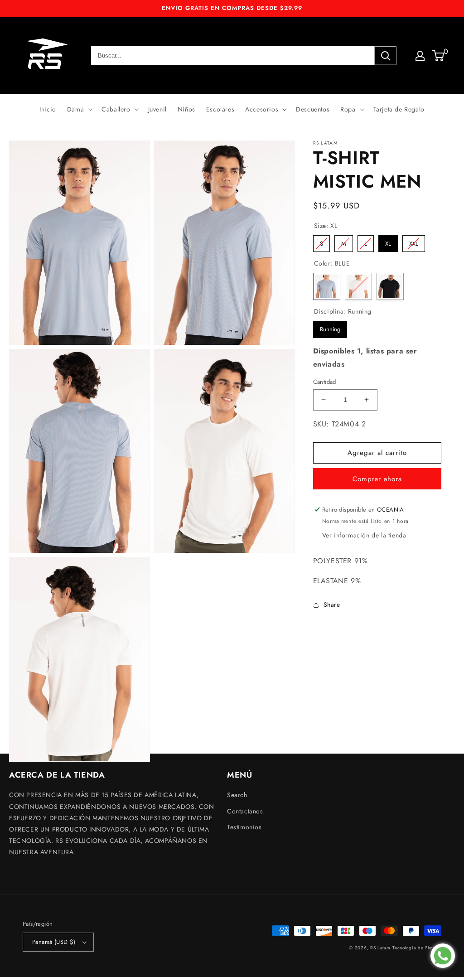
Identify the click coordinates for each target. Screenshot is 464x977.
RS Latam (380, 947)
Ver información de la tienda (364, 535)
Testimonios (244, 827)
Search (237, 794)
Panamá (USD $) (54, 942)
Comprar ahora (377, 479)
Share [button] (332, 604)
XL (388, 241)
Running (330, 327)
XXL (414, 241)
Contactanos (245, 811)
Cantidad (324, 381)
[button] (79, 109)
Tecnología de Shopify (416, 947)
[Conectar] (420, 56)
